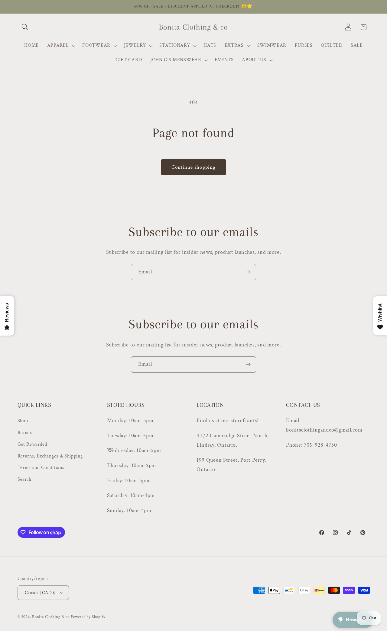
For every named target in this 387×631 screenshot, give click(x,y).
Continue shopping (193, 167)
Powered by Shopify (88, 616)
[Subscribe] (248, 272)
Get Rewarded (32, 444)
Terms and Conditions (41, 467)
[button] (25, 27)
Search (24, 479)
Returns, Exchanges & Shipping (50, 456)
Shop (23, 421)
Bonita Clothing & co (51, 616)
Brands (25, 432)
